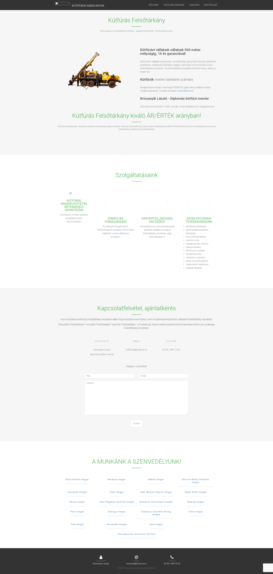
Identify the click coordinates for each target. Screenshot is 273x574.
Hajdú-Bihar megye (196, 492)
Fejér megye (117, 492)
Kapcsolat (211, 5)
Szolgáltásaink (174, 5)
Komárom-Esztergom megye (156, 502)
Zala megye (156, 524)
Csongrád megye (77, 492)
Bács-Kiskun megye (77, 479)
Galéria (195, 5)
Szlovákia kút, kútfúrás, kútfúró (136, 534)
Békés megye (156, 479)
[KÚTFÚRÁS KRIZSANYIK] (62, 5)
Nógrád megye (195, 502)
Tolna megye (195, 512)
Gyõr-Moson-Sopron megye (156, 492)
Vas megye (77, 524)
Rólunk (154, 5)
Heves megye (77, 502)
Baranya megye (117, 479)
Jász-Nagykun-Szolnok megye (116, 502)
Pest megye (77, 512)
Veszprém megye (117, 524)
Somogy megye (117, 512)
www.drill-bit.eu (185, 90)
